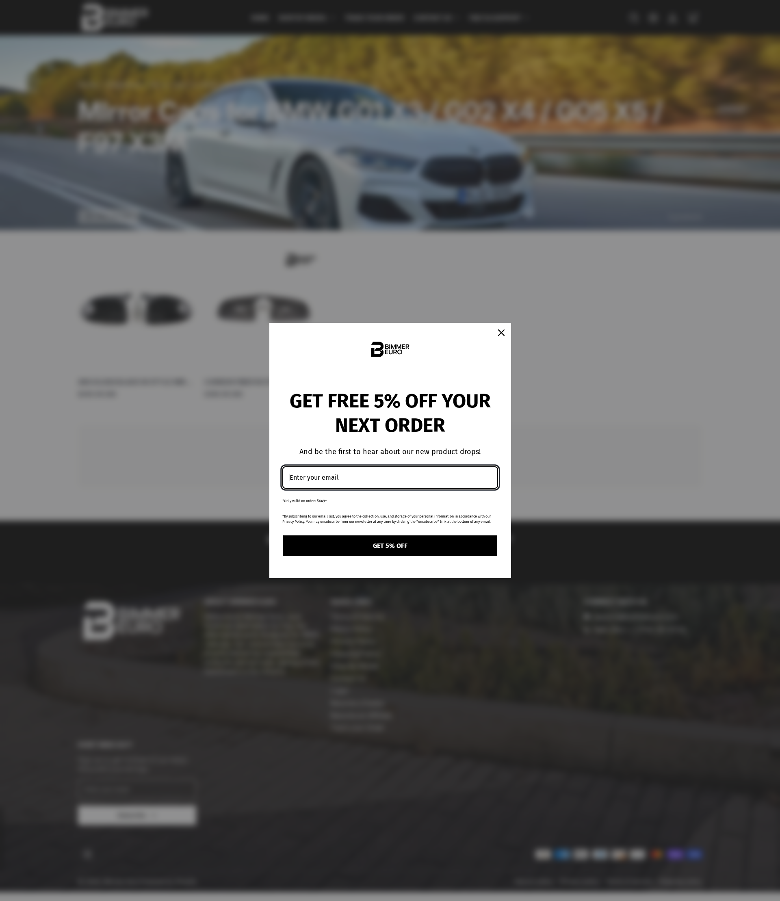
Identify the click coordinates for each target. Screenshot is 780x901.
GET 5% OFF (390, 546)
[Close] (501, 332)
